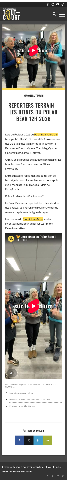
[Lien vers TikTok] (62, 4)
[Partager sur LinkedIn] (38, 440)
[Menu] (60, 14)
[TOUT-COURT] (27, 14)
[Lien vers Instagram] (52, 4)
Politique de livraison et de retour (17, 472)
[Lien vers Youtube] (57, 4)
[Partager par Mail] (47, 440)
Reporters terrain (33, 95)
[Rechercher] (52, 14)
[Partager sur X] (29, 440)
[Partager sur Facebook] (19, 440)
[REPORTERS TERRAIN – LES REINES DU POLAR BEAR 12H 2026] (33, 57)
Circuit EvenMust (33, 219)
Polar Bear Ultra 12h (46, 134)
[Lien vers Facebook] (47, 4)
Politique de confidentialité (49, 467)
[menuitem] (52, 14)
